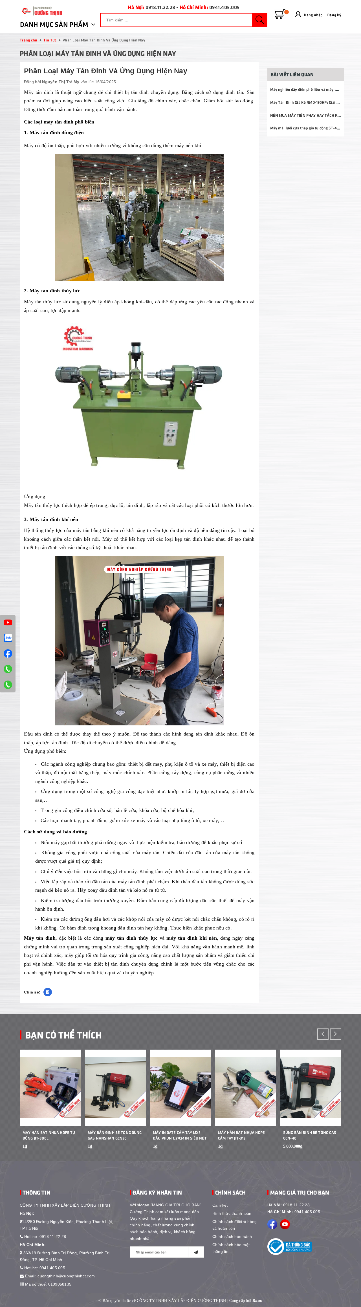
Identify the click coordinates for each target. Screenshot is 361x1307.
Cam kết (220, 1205)
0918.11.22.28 (160, 7)
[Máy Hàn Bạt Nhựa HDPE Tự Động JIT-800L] (50, 1088)
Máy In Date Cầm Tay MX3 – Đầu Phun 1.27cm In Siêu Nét (180, 1135)
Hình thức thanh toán (232, 1213)
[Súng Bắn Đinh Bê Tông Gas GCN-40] (310, 1088)
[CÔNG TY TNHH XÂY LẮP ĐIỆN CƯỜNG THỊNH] (41, 10)
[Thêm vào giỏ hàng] (69, 1150)
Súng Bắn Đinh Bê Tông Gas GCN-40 (309, 1135)
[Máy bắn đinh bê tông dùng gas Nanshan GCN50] (115, 1088)
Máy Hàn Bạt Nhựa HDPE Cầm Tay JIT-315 (241, 1135)
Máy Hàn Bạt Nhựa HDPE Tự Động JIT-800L (49, 1135)
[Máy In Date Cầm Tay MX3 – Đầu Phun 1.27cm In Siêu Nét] (180, 1088)
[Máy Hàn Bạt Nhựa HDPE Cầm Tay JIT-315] (245, 1088)
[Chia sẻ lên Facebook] (47, 992)
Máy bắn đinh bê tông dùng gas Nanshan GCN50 (115, 1135)
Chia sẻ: (32, 992)
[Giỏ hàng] (280, 14)
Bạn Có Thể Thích (63, 1034)
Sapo (257, 1300)
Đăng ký (334, 14)
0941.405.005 (224, 7)
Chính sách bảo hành (232, 1236)
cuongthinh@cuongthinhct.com (66, 1276)
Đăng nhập (313, 14)
